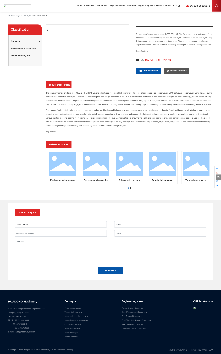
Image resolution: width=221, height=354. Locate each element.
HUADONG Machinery (22, 301)
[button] (128, 188)
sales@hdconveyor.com (25, 332)
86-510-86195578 (200, 5)
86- (147, 60)
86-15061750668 (18, 328)
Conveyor (27, 16)
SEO (211, 350)
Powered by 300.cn (199, 350)
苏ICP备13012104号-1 (177, 350)
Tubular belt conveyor (129, 180)
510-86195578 (160, 60)
